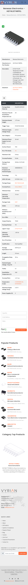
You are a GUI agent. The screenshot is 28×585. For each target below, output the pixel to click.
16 (15, 150)
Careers (4, 535)
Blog (3, 532)
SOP (16, 202)
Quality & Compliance (8, 527)
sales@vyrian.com (9, 507)
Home (3, 15)
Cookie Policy (14, 574)
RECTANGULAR (19, 183)
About (4, 523)
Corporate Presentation (8, 539)
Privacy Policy (19, 572)
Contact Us (5, 542)
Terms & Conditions (9, 572)
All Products (5, 525)
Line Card (4, 537)
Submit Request (21, 329)
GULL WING (18, 187)
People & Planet (6, 530)
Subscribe (22, 553)
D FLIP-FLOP (18, 228)
